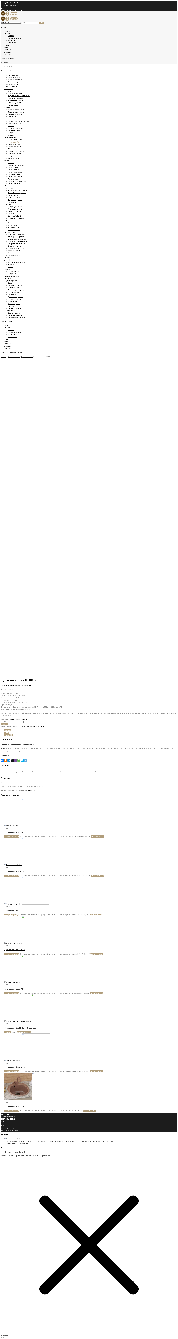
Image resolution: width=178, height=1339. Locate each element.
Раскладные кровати (11, 276)
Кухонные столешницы (16, 140)
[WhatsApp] (18, 760)
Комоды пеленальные (15, 128)
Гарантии (7, 50)
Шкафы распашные (15, 271)
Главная (7, 31)
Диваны (11, 264)
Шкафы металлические (16, 248)
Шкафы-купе (12, 274)
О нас (6, 47)
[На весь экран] (3, 1335)
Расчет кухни (12, 43)
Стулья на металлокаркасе (17, 241)
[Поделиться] (5, 1335)
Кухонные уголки (14, 144)
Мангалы (11, 306)
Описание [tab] (7, 730)
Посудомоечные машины (16, 318)
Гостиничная (8, 89)
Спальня (7, 107)
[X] (12, 760)
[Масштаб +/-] (1, 1335)
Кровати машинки (14, 230)
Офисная (7, 160)
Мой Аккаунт (8, 4)
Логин (3, 9)
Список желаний (10, 5)
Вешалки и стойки (14, 251)
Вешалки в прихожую (15, 211)
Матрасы (7, 278)
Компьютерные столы (15, 172)
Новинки (11, 36)
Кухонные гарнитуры (11, 75)
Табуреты (11, 156)
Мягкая (6, 186)
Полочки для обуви (14, 255)
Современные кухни (15, 77)
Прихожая (7, 204)
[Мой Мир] (8, 760)
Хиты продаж (12, 40)
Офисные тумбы (14, 167)
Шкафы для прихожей (15, 207)
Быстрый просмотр (97, 836)
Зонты (10, 283)
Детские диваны (13, 223)
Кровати (11, 119)
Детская (7, 221)
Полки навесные (14, 179)
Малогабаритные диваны (17, 193)
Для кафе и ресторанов (12, 260)
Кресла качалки (13, 105)
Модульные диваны (15, 200)
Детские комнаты (14, 227)
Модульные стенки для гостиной (19, 96)
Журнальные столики (15, 100)
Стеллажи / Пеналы (15, 103)
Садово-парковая (10, 281)
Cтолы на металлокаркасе (17, 239)
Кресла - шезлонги (14, 299)
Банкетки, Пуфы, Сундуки (17, 216)
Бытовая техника (10, 311)
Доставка (7, 52)
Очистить (24, 719)
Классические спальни (16, 110)
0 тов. (12, 58)
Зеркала (11, 135)
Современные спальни (16, 112)
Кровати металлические (16, 234)
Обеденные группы (15, 147)
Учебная (7, 258)
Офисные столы (13, 170)
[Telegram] (25, 760)
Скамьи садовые (14, 304)
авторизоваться (33, 790)
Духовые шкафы (14, 313)
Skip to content (6, 321)
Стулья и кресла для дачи (17, 290)
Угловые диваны (14, 197)
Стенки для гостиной (15, 93)
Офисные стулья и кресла (17, 181)
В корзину (4, 724)
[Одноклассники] (5, 760)
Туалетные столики (14, 130)
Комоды (11, 126)
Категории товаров (14, 38)
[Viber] (15, 760)
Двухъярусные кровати (16, 237)
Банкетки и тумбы (14, 253)
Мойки (3, 749)
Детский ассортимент (15, 297)
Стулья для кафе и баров (17, 262)
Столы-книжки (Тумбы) (16, 151)
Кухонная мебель (10, 137)
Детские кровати (13, 225)
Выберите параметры (11, 836)
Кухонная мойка (39, 727)
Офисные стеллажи (15, 177)
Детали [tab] (6, 733)
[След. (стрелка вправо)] (3, 1337)
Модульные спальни (15, 114)
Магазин (7, 33)
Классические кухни (15, 80)
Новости (7, 45)
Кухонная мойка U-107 (24, 686)
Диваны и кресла (14, 158)
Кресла (10, 188)
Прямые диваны (14, 195)
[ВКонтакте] (2, 760)
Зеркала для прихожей (16, 218)
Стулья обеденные (14, 154)
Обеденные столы (14, 149)
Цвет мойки (5, 719)
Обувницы (11, 214)
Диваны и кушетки (14, 246)
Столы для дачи (13, 288)
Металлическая (9, 232)
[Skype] (22, 760)
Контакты (7, 54)
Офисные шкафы (14, 174)
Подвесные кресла (14, 295)
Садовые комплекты (15, 285)
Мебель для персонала (16, 165)
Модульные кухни (14, 82)
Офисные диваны (14, 184)
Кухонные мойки (13, 142)
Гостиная (7, 91)
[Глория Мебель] (10, 15)
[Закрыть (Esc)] (7, 1335)
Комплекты (12, 202)
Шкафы (10, 133)
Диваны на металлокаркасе (17, 191)
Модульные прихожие (15, 209)
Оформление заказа (11, 2)
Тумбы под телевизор (15, 98)
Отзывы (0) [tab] (8, 735)
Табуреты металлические (16, 244)
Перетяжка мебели (10, 87)
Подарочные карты (11, 84)
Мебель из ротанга (14, 308)
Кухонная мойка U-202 (9, 686)
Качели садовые (13, 301)
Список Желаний (19, 1152)
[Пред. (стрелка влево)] (1, 1337)
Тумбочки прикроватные (16, 123)
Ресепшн (11, 163)
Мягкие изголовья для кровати (18, 121)
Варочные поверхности (16, 315)
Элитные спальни (14, 117)
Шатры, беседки (13, 292)
